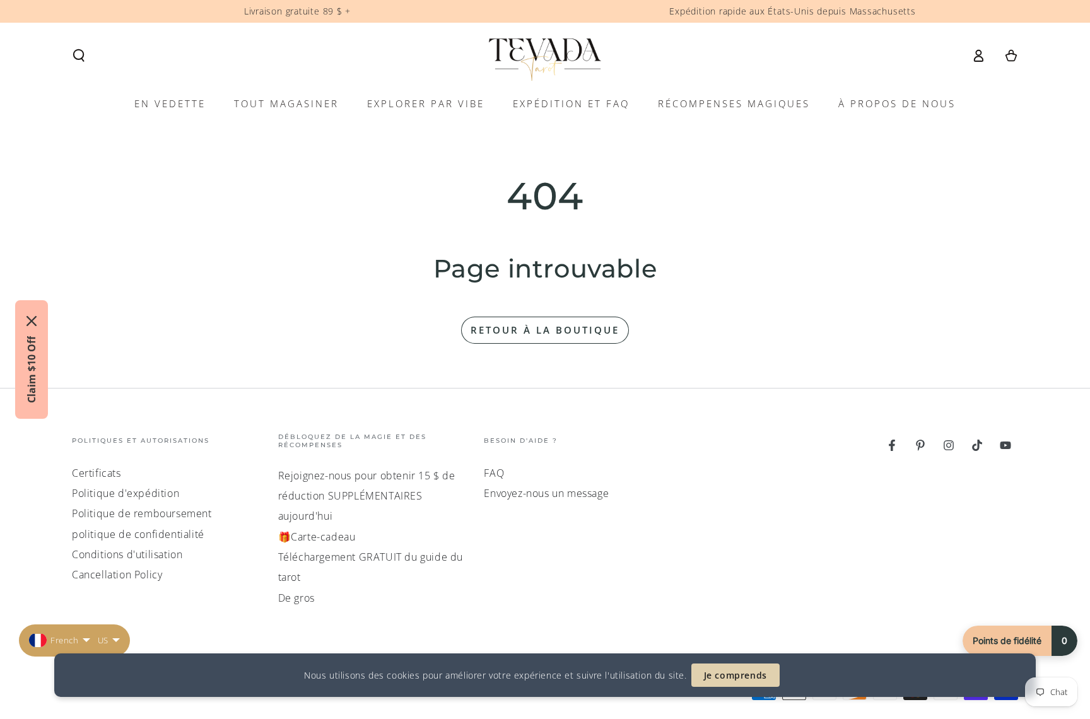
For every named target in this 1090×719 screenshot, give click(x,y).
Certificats (96, 473)
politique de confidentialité (138, 534)
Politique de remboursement (142, 513)
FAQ (494, 473)
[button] (78, 55)
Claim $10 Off (31, 369)
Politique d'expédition (125, 493)
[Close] (31, 321)
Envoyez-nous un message (546, 493)
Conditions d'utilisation (127, 554)
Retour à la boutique (545, 330)
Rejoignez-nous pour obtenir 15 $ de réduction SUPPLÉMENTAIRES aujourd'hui (366, 496)
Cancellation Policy (117, 575)
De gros (296, 598)
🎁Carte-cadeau (317, 537)
